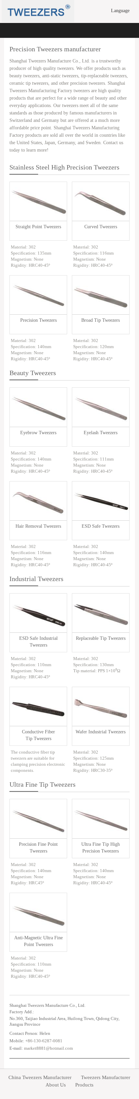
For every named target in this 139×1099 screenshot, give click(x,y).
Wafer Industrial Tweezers (101, 731)
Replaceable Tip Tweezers (101, 638)
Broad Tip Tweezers (100, 320)
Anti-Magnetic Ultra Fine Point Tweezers (38, 941)
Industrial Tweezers (36, 578)
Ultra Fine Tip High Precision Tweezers (100, 848)
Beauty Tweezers (32, 372)
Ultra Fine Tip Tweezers (42, 784)
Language (121, 10)
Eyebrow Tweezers (38, 432)
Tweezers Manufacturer (105, 1077)
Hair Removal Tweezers (38, 526)
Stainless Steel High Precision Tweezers (64, 167)
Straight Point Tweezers (38, 226)
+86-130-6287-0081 (43, 1040)
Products (84, 1085)
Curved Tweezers (100, 226)
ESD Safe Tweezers (100, 526)
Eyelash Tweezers (100, 432)
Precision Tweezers (38, 320)
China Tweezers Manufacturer (40, 1077)
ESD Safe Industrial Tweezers (38, 642)
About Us (56, 1085)
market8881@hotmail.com (48, 1048)
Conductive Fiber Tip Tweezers (38, 735)
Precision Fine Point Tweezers (38, 848)
